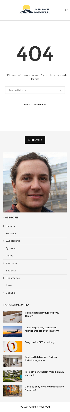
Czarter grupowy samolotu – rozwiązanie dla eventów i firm (42, 329)
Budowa (10, 225)
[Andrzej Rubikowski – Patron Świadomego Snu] (12, 361)
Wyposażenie (13, 240)
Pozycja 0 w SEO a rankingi (40, 342)
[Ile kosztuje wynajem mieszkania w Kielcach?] (12, 376)
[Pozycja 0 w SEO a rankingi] (12, 346)
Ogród (9, 255)
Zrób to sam (12, 263)
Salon (9, 285)
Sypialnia (10, 248)
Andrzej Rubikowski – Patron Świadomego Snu (41, 358)
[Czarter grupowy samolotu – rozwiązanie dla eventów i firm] (12, 331)
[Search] (66, 10)
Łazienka (11, 270)
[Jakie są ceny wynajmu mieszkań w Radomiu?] (12, 390)
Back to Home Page (35, 104)
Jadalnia (10, 292)
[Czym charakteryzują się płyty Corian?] (12, 317)
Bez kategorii (13, 277)
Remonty (11, 233)
